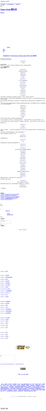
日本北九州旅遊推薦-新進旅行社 (36, 387)
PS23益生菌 (15, 389)
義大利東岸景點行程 (3, 389)
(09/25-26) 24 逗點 (4, 323)
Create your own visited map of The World (7, 363)
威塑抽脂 (37, 386)
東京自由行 (30, 386)
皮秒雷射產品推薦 (31, 388)
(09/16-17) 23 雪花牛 (4, 321)
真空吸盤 (18, 385)
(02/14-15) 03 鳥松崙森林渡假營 (6, 277)
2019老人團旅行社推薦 (34, 389)
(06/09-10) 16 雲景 (4, 305)
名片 (3, 51)
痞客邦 (7, 210)
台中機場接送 (23, 385)
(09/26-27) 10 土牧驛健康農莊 (6, 290)
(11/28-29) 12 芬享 (4, 294)
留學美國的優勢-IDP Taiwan (40, 388)
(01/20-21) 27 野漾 (4, 332)
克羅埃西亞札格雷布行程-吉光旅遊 (30, 390)
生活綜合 (8, 213)
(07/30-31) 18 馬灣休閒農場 (5, 309)
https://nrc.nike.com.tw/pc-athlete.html (5, 59)
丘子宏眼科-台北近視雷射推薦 (14, 387)
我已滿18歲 (3, 408)
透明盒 (8, 385)
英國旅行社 (10, 389)
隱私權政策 (30, 396)
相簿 (3, 49)
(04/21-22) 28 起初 (4, 334)
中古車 (2, 384)
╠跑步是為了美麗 (10, 214)
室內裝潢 (14, 385)
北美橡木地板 (32, 385)
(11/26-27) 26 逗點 (4, 327)
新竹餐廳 (9, 384)
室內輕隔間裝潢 (27, 387)
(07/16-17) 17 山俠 (4, 307)
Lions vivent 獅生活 (8, 9)
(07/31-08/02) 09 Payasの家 (5, 288)
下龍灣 (11, 385)
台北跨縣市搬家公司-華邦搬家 (12, 390)
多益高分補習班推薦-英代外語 (26, 384)
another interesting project (19, 363)
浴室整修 (36, 384)
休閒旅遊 (8, 47)
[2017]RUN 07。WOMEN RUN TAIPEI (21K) (6, 199)
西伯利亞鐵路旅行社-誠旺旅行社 (21, 388)
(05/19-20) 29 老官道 (4, 336)
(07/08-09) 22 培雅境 (4, 319)
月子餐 (33, 384)
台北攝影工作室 (20, 390)
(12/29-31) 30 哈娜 (4, 338)
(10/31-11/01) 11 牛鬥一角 (5, 292)
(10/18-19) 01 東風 (4, 271)
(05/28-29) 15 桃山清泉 (4, 303)
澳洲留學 (4, 385)
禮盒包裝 (33, 386)
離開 (7, 408)
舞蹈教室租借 (11, 386)
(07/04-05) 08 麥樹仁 (4, 286)
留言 (9, 210)
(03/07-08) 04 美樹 (4, 279)
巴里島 (19, 384)
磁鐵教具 (27, 385)
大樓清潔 (5, 384)
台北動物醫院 (14, 384)
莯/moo (1, 205)
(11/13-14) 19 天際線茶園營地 (6, 311)
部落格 (4, 50)
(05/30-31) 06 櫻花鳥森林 (5, 283)
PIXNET (14, 396)
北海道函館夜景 (13, 388)
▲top (1, 216)
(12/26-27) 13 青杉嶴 (4, 296)
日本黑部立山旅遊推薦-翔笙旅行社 (24, 389)
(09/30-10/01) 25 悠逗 (4, 325)
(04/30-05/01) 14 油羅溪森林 (5, 301)
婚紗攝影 (22, 387)
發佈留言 (2, 225)
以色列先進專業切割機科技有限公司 (20, 386)
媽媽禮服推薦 (38, 385)
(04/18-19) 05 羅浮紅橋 (4, 281)
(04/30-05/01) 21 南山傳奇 (5, 317)
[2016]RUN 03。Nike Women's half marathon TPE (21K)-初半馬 (19, 55)
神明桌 (40, 384)
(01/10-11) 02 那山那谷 (4, 275)
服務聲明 (34, 396)
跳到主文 (2, 12)
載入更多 (2, 218)
